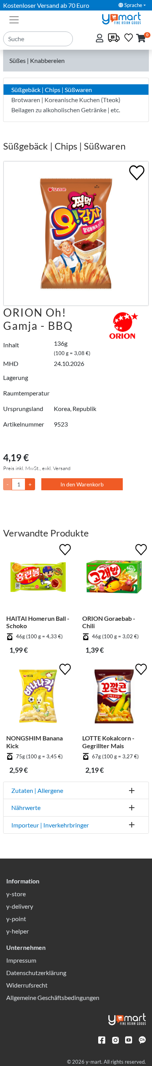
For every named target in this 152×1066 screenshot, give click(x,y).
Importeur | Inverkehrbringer (50, 825)
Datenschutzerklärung (36, 972)
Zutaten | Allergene (37, 790)
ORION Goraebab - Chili (108, 622)
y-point (16, 918)
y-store (16, 893)
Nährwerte (26, 807)
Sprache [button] (132, 5)
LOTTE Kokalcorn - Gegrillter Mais (108, 741)
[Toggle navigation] (14, 19)
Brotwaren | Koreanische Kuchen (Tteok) (65, 99)
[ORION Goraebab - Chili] (114, 578)
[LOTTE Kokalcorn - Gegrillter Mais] (114, 698)
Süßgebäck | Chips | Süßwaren (51, 89)
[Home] (125, 17)
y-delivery (19, 906)
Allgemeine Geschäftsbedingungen (52, 997)
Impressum (21, 960)
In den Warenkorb (82, 484)
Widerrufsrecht (27, 985)
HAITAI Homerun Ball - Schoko (37, 622)
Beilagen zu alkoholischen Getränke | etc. (65, 109)
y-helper (17, 931)
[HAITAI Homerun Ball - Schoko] (38, 578)
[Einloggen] (100, 39)
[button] (141, 39)
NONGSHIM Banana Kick (34, 741)
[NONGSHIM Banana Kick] (38, 698)
